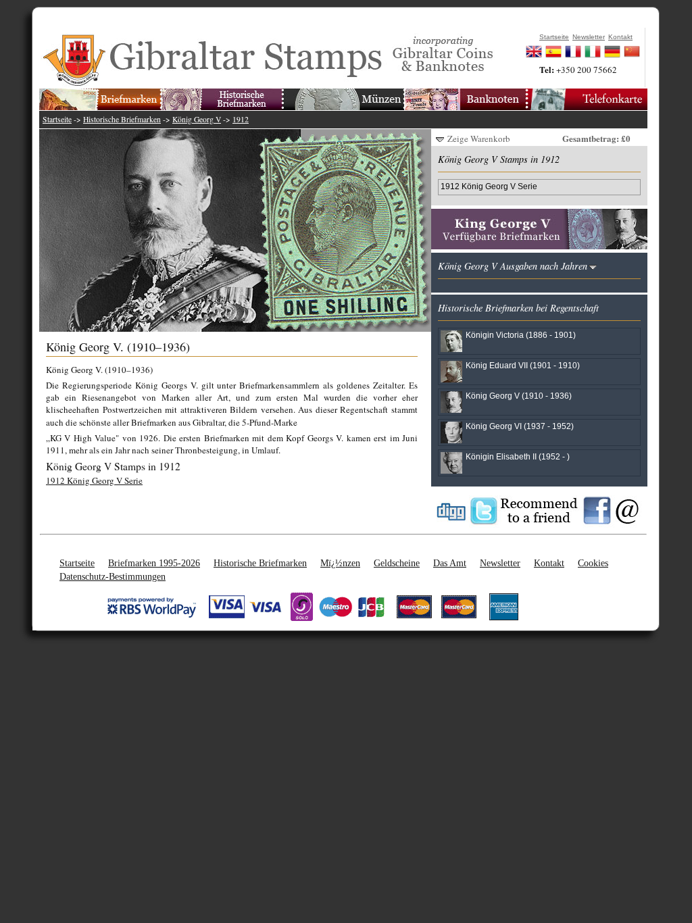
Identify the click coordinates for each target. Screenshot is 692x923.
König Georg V (196, 119)
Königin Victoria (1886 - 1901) (521, 334)
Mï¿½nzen (340, 562)
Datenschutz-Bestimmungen (112, 576)
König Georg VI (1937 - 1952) (520, 426)
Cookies (593, 562)
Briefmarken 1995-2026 (154, 562)
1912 (240, 119)
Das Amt (449, 562)
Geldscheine (397, 562)
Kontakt (549, 562)
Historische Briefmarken (122, 119)
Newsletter (500, 562)
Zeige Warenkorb (478, 138)
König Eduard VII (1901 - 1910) (523, 365)
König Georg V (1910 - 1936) (519, 395)
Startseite (57, 119)
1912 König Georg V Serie (94, 480)
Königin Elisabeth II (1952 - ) (518, 456)
